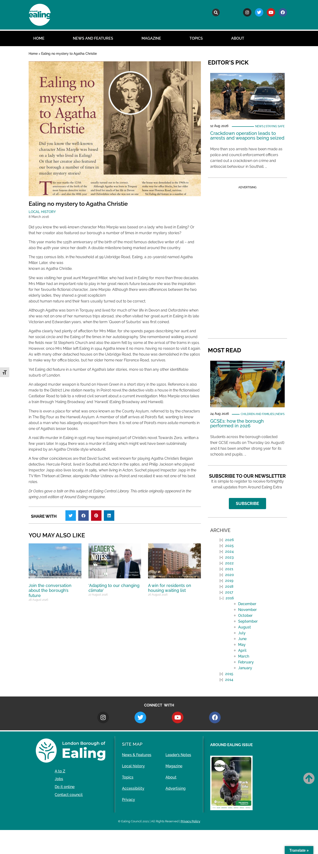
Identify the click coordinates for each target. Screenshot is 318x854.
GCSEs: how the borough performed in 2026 (237, 423)
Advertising (176, 788)
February (246, 662)
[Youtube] (271, 12)
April (242, 650)
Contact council (69, 794)
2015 (229, 674)
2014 (229, 679)
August (244, 627)
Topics (196, 38)
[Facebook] (283, 12)
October (245, 615)
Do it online (64, 787)
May (242, 644)
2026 (229, 540)
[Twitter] (259, 12)
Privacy (128, 799)
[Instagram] (247, 12)
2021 (229, 569)
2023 (229, 557)
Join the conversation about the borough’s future (50, 590)
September (248, 621)
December (247, 604)
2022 (229, 563)
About (237, 38)
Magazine (151, 38)
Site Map (132, 744)
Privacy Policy (190, 821)
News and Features (93, 38)
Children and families (257, 414)
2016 (230, 598)
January (245, 668)
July (242, 633)
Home (38, 38)
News (259, 126)
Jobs (59, 779)
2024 (229, 551)
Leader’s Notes (178, 755)
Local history (42, 212)
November (247, 609)
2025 (229, 545)
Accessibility (133, 788)
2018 (229, 586)
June (242, 639)
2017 (229, 592)
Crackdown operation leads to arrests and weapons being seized (247, 135)
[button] (216, 12)
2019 (229, 580)
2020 (229, 575)
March (243, 656)
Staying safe (275, 126)
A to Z (60, 771)
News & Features (136, 755)
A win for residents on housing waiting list (169, 588)
